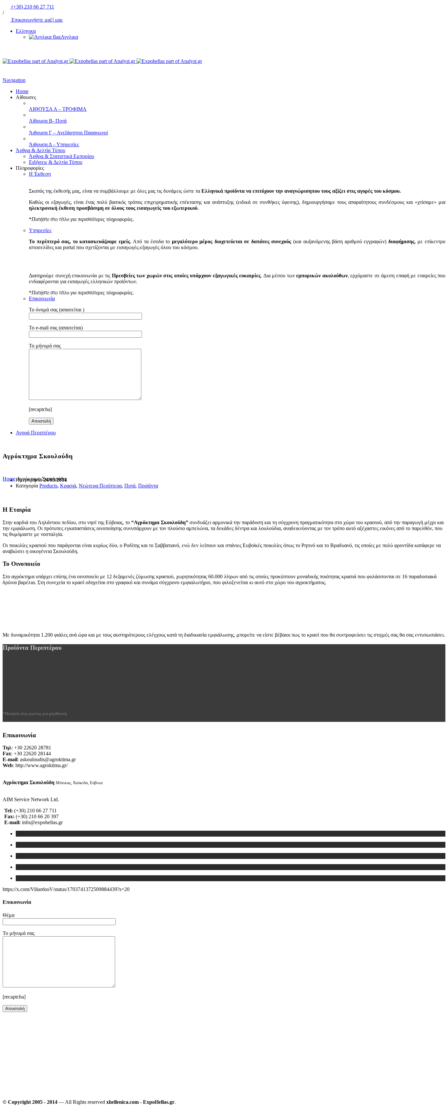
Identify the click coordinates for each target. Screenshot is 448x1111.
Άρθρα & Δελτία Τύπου (40, 150)
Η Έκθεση (40, 174)
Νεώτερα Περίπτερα (100, 485)
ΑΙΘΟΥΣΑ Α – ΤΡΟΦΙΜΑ (58, 109)
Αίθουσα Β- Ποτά (48, 121)
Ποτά (129, 485)
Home (22, 91)
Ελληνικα (26, 31)
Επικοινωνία (42, 298)
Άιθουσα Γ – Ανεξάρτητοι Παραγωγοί (68, 132)
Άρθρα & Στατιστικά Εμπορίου (61, 156)
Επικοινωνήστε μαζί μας (36, 20)
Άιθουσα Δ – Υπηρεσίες (54, 144)
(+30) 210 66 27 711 (32, 7)
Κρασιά (68, 485)
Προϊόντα (148, 485)
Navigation (14, 80)
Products (48, 485)
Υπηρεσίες (40, 230)
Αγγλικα (69, 37)
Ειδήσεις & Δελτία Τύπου (55, 162)
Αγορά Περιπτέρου (36, 432)
